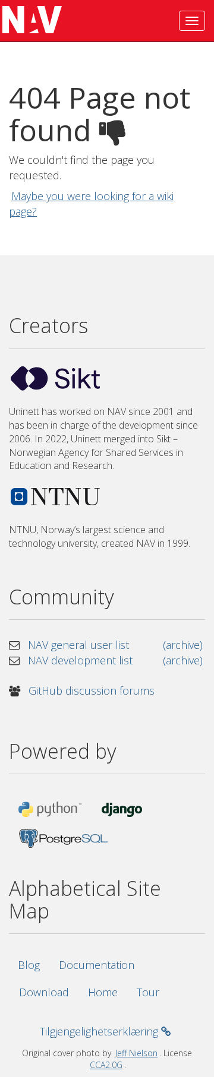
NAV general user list (78, 645)
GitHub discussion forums (92, 690)
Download (44, 992)
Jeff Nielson (136, 1053)
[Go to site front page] (29, 21)
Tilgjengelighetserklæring (100, 1031)
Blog (29, 965)
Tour (148, 992)
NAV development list (80, 660)
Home (103, 992)
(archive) (183, 645)
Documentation (96, 965)
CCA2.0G (106, 1064)
